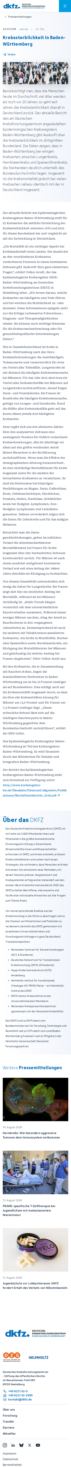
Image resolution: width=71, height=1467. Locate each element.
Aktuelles (9, 1433)
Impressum (9, 1453)
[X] (30, 1445)
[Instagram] (5, 1445)
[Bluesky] (21, 1445)
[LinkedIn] (13, 1445)
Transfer (8, 1421)
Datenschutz (10, 1459)
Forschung (10, 1415)
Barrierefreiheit (12, 1465)
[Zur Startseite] (24, 6)
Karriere (8, 1427)
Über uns (9, 1409)
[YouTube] (38, 1445)
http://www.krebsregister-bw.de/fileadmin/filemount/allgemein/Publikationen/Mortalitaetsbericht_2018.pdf (35, 790)
